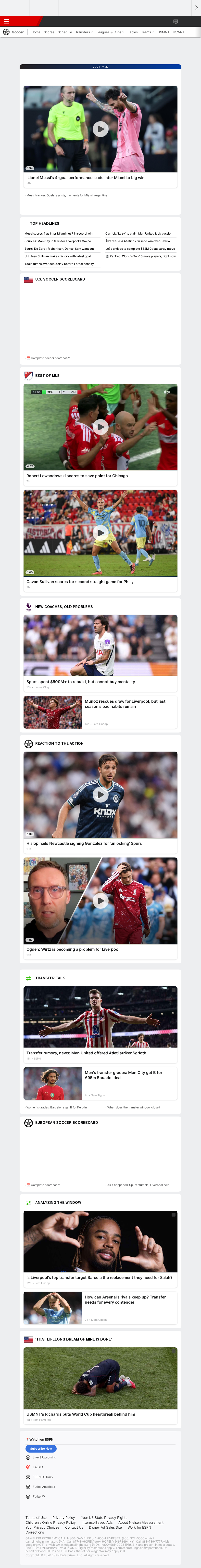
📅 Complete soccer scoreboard (48, 358)
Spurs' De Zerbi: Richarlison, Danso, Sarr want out (59, 248)
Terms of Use (36, 1517)
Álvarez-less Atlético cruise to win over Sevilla (137, 241)
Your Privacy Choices (42, 1527)
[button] (185, 21)
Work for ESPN (139, 1527)
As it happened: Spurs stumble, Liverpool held (138, 1185)
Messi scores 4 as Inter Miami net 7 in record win (58, 233)
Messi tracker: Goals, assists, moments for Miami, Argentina (66, 195)
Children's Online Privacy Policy (50, 1522)
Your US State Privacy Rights (104, 1517)
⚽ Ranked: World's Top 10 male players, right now (140, 256)
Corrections (34, 1532)
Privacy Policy (63, 1517)
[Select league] (14, 8)
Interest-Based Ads (97, 1522)
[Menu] (6, 21)
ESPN (26, 21)
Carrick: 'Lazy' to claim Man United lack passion (138, 233)
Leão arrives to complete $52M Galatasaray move (140, 248)
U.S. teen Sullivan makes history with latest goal (58, 256)
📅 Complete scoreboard (43, 1185)
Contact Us (74, 1527)
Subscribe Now (41, 1448)
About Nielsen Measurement (140, 1522)
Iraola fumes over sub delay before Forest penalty (59, 264)
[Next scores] (196, 8)
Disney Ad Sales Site (105, 1527)
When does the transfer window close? (133, 1107)
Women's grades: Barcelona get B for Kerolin (56, 1107)
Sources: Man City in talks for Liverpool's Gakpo (58, 241)
